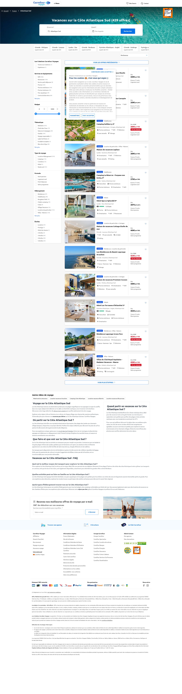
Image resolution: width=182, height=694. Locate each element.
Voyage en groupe (38, 545)
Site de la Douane (68, 539)
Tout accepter (88, 115)
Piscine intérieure (44, 90)
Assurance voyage (38, 548)
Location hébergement (46, 156)
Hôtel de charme (44, 230)
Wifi (40, 77)
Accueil (6, 11)
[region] (91, 94)
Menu (57, 3)
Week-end (42, 167)
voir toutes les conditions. (54, 592)
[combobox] (134, 55)
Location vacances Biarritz (96, 398)
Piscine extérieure (45, 87)
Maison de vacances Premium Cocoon (112, 280)
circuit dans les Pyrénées (65, 431)
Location (42, 225)
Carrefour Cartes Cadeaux (101, 554)
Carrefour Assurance (100, 551)
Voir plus (37, 98)
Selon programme (43, 184)
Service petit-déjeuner (45, 82)
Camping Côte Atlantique (77, 398)
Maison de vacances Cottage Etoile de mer (112, 227)
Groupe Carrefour (99, 536)
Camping (42, 159)
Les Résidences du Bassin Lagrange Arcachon (111, 253)
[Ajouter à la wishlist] (145, 70)
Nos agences (127, 536)
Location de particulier (46, 210)
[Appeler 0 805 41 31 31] (136, 543)
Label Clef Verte (43, 139)
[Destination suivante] (146, 48)
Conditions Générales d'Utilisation (73, 545)
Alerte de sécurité (68, 562)
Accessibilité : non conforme (71, 572)
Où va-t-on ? (50, 27)
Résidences (42, 194)
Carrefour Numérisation (101, 560)
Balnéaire (42, 125)
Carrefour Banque (99, 545)
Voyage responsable (44, 136)
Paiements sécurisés (69, 553)
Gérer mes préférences (70, 575)
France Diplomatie (68, 536)
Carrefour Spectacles (100, 539)
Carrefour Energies (99, 548)
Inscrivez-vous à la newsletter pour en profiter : (48, 508)
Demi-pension (42, 176)
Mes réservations (129, 539)
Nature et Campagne (45, 131)
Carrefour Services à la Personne (103, 557)
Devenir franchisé (38, 539)
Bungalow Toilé (43, 199)
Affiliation (36, 536)
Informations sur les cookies (71, 569)
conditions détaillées (107, 620)
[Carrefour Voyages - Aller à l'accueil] (41, 3)
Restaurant (43, 79)
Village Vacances (44, 207)
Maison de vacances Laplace (108, 149)
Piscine (41, 85)
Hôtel (40, 164)
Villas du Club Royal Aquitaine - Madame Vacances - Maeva (109, 360)
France (14, 11)
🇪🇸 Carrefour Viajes (38, 554)
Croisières (42, 161)
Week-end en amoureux (40, 398)
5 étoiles (42, 241)
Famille (41, 133)
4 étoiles (42, 238)
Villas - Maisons (44, 212)
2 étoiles (41, 233)
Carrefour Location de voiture (102, 542)
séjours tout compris (60, 411)
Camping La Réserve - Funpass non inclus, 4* (111, 176)
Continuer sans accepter (101, 72)
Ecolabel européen (44, 141)
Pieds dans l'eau (44, 128)
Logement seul (42, 179)
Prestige (41, 227)
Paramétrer (74, 115)
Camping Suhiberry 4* (106, 124)
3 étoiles (42, 235)
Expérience (42, 67)
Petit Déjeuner (42, 182)
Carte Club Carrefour (69, 556)
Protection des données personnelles (74, 565)
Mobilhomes (43, 197)
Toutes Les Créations (45, 64)
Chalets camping (44, 202)
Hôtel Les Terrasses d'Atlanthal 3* (111, 305)
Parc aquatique (43, 93)
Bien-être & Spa (43, 144)
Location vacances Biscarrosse (115, 398)
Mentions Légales (68, 559)
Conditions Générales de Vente (72, 542)
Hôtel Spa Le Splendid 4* (107, 201)
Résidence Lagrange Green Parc (110, 334)
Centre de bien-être (45, 95)
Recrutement (37, 542)
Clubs (40, 204)
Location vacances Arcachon (58, 398)
